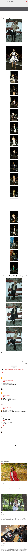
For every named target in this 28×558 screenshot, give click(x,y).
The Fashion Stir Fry (5, 383)
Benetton (4, 369)
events (10, 369)
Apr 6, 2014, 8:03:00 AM (10, 410)
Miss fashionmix (5, 410)
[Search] (24, 1)
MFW (23, 369)
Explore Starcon (4, 513)
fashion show (13, 369)
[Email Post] (1, 371)
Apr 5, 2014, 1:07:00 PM (11, 383)
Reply (4, 381)
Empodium (7, 369)
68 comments (5, 551)
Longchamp (21, 369)
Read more (25, 551)
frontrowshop (17, 369)
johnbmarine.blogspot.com (6, 395)
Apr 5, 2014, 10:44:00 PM (8, 398)
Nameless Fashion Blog (6, 424)
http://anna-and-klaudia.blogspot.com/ (8, 380)
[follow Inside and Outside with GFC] (14, 367)
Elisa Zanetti (4, 422)
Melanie (4, 398)
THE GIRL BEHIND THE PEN (7, 407)
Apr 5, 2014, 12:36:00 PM (11, 377)
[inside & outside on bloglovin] (14, 366)
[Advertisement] (6, 453)
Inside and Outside (7, 2)
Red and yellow (4, 482)
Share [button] (2, 372)
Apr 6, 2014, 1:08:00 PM (9, 422)
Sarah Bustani (4, 543)
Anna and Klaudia (5, 377)
